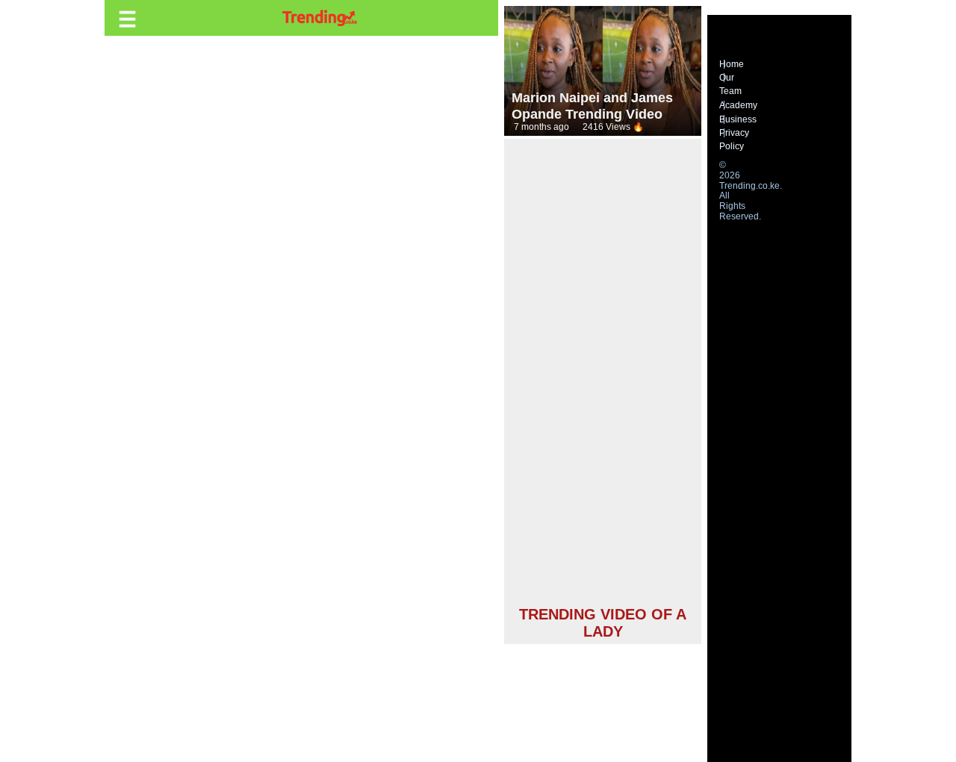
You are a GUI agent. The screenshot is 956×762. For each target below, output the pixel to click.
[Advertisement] (603, 375)
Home (731, 64)
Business (738, 119)
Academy (738, 105)
